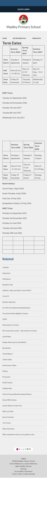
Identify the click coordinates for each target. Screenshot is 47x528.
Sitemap (23, 469)
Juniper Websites (30, 464)
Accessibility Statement (23, 471)
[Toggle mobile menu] (3, 3)
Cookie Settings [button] (29, 474)
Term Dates (36, 38)
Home (4, 38)
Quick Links (23, 9)
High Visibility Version (23, 466)
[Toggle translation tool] (38, 3)
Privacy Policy (17, 474)
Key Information (19, 38)
